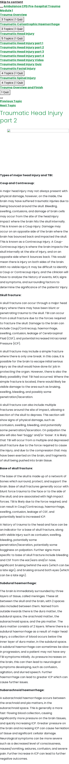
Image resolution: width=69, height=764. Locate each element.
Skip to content (11, 2)
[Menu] (1, 97)
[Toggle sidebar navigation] (1, 7)
